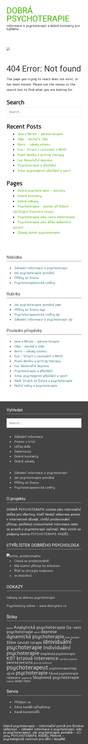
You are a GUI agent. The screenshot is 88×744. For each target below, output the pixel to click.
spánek (10, 681)
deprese (49, 632)
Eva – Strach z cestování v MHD (38, 356)
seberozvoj (26, 678)
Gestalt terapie (29, 642)
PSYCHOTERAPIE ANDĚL (50, 534)
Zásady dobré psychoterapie (39, 232)
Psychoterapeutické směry (34, 283)
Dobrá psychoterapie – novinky (41, 190)
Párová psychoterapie (63, 673)
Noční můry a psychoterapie (35, 385)
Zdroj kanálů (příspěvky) (32, 707)
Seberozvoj (22, 451)
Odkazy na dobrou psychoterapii (31, 597)
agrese (10, 628)
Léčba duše (22, 446)
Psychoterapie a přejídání (37, 165)
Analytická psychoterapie (39, 627)
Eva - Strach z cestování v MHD (42, 149)
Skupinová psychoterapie (56, 677)
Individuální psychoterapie (39, 650)
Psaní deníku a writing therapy (41, 155)
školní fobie (23, 681)
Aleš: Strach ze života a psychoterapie (43, 381)
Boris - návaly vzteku (34, 144)
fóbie (11, 642)
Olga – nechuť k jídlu (29, 346)
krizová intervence (37, 658)
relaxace (13, 677)
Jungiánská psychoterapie (57, 654)
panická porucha (20, 662)
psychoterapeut (27, 667)
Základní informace (28, 437)
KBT (11, 658)
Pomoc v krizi (24, 441)
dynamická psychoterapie (35, 636)
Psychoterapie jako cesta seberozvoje (46, 217)
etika (67, 637)
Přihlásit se (22, 702)
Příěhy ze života (26, 278)
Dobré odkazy (28, 201)
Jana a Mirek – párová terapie (36, 341)
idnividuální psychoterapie (39, 645)
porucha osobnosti (43, 662)
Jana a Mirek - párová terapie (40, 134)
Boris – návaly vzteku (30, 351)
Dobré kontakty (30, 196)
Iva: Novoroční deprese (35, 160)
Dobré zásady (24, 461)
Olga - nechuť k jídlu (33, 139)
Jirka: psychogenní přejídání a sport (44, 170)
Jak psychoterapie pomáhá (34, 273)
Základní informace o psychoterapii (41, 268)
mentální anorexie (68, 659)
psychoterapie (32, 672)
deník (37, 632)
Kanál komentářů (26, 712)
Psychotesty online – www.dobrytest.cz (37, 606)
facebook (75, 637)
